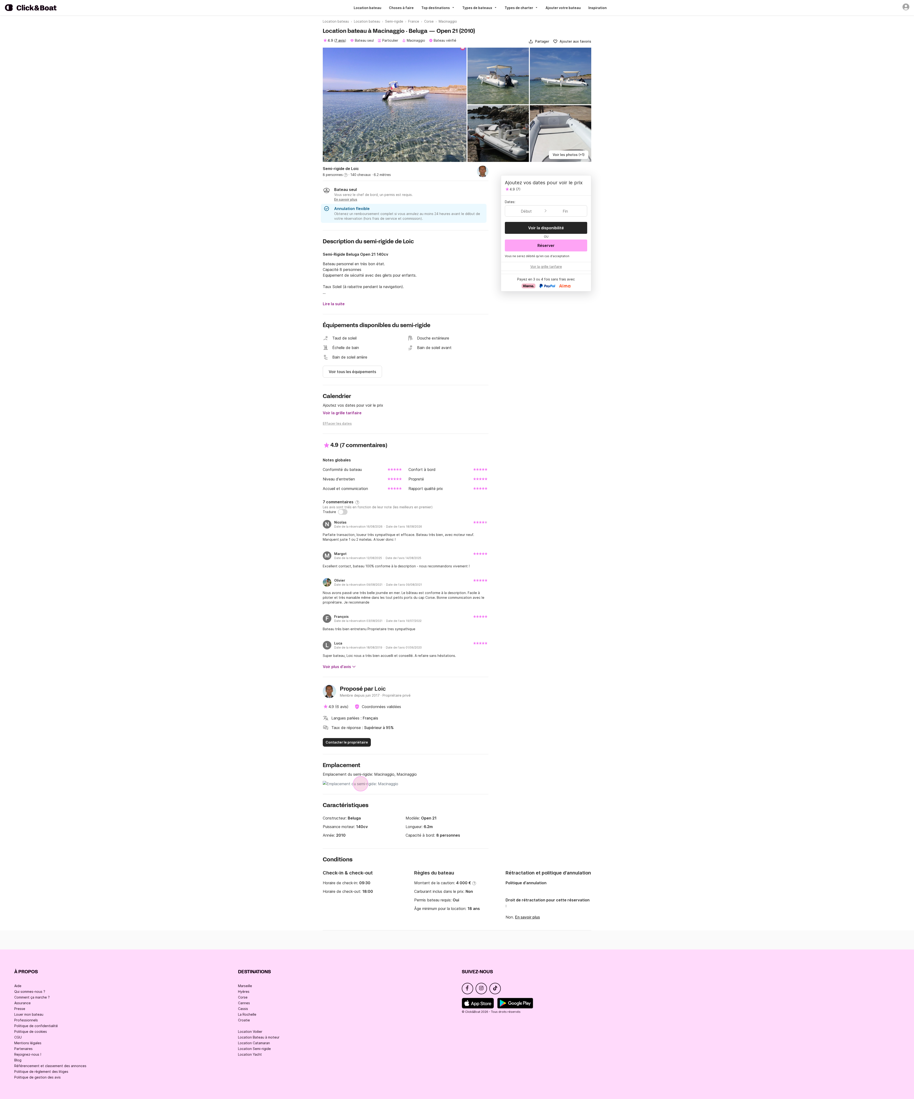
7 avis (340, 40)
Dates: (510, 202)
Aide (17, 986)
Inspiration (597, 8)
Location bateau (367, 8)
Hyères (243, 991)
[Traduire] (343, 512)
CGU (18, 1037)
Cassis (243, 1009)
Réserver (546, 245)
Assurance (22, 1003)
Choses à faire (401, 8)
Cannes (244, 1003)
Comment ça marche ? (32, 997)
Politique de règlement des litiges (41, 1071)
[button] (538, 41)
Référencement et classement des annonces (50, 1066)
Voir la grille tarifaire (342, 412)
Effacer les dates (337, 423)
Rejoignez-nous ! (27, 1054)
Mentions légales (27, 1043)
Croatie (244, 1020)
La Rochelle (247, 1014)
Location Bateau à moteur (258, 1037)
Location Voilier (250, 1031)
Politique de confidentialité (36, 1026)
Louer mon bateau (28, 1014)
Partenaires (23, 1049)
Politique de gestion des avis (37, 1077)
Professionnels (26, 1020)
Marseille (245, 986)
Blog (17, 1060)
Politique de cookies (30, 1031)
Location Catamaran (254, 1043)
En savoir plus (527, 917)
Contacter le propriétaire (347, 742)
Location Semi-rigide (254, 1049)
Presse (19, 1009)
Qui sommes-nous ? (29, 991)
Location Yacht (250, 1054)
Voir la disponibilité (546, 227)
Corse (243, 997)
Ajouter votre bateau (563, 8)
